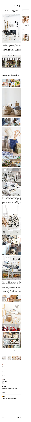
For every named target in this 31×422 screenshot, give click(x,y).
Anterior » (19, 417)
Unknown (4, 396)
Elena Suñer (4, 386)
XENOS (2, 281)
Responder (3, 368)
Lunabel (4, 379)
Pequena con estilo (5, 364)
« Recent (3, 417)
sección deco (6, 48)
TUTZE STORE (3, 197)
